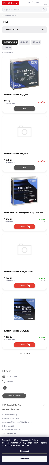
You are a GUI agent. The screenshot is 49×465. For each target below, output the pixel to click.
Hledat (43, 9)
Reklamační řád (8, 426)
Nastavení (24, 451)
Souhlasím (24, 459)
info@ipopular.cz (13, 376)
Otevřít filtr (11, 29)
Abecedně (7, 47)
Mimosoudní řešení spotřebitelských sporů (17, 422)
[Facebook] (4, 387)
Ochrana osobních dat (10, 418)
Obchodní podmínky (9, 415)
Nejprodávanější (10, 42)
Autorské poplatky (9, 433)
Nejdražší (36, 42)
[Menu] (46, 3)
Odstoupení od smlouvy (11, 430)
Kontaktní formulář (14, 396)
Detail (24, 108)
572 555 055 (11, 381)
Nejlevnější (24, 42)
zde (27, 445)
